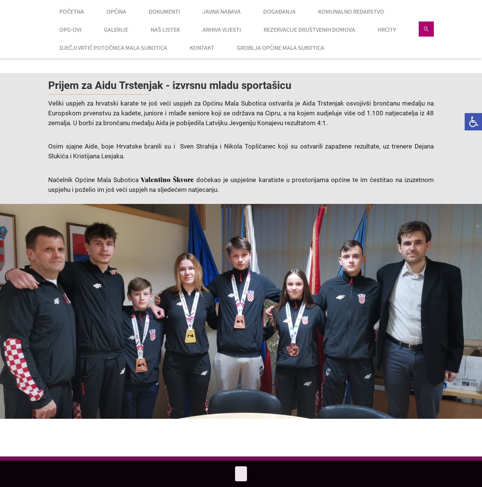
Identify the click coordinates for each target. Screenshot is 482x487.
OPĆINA (116, 11)
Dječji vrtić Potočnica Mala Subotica (113, 47)
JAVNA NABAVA (222, 11)
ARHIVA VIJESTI (222, 29)
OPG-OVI (70, 29)
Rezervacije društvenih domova (309, 29)
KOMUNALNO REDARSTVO (351, 11)
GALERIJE (116, 29)
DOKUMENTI (164, 11)
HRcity (387, 29)
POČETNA (71, 11)
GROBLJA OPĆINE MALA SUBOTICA (280, 47)
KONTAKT (202, 47)
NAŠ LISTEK (165, 29)
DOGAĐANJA (279, 11)
